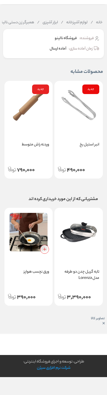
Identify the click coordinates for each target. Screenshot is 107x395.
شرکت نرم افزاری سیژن (53, 368)
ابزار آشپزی (47, 22)
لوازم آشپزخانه (74, 22)
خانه (97, 22)
